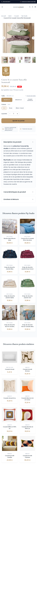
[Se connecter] (32, 7)
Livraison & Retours (11, 199)
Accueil (3, 16)
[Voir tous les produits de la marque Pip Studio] (5, 72)
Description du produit (12, 142)
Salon (10, 16)
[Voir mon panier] (35, 7)
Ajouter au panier (18, 121)
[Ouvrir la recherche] (29, 7)
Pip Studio (24, 16)
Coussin (16, 16)
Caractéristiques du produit (15, 192)
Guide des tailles (31, 96)
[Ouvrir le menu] (2, 6)
